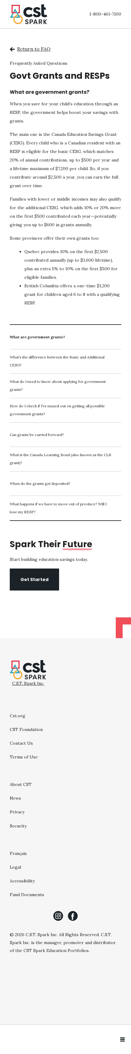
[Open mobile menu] (122, 1039)
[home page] (29, 14)
